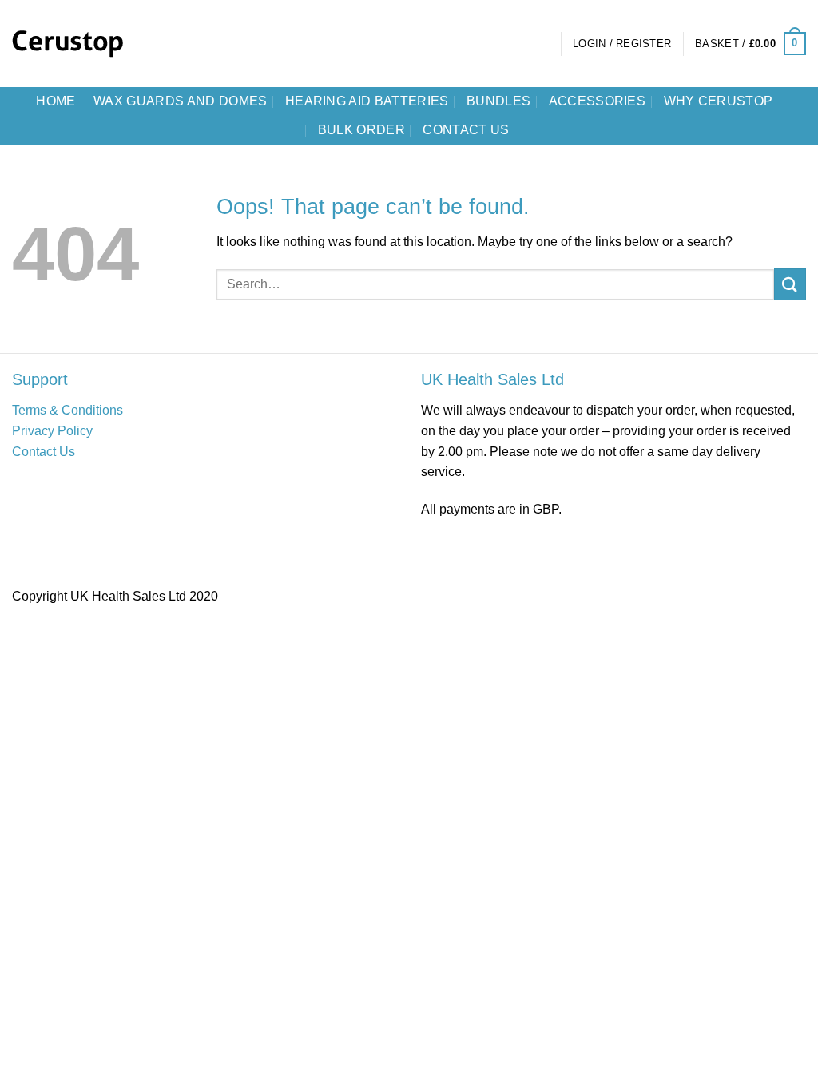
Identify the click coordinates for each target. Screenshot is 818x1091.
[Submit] (790, 284)
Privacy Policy (52, 431)
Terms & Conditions (67, 410)
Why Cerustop (718, 101)
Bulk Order (361, 130)
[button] (622, 44)
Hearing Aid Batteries (367, 101)
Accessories (597, 101)
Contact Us (43, 451)
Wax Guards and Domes (180, 101)
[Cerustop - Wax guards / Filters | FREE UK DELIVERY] (79, 44)
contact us (466, 130)
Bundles (498, 101)
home (55, 101)
